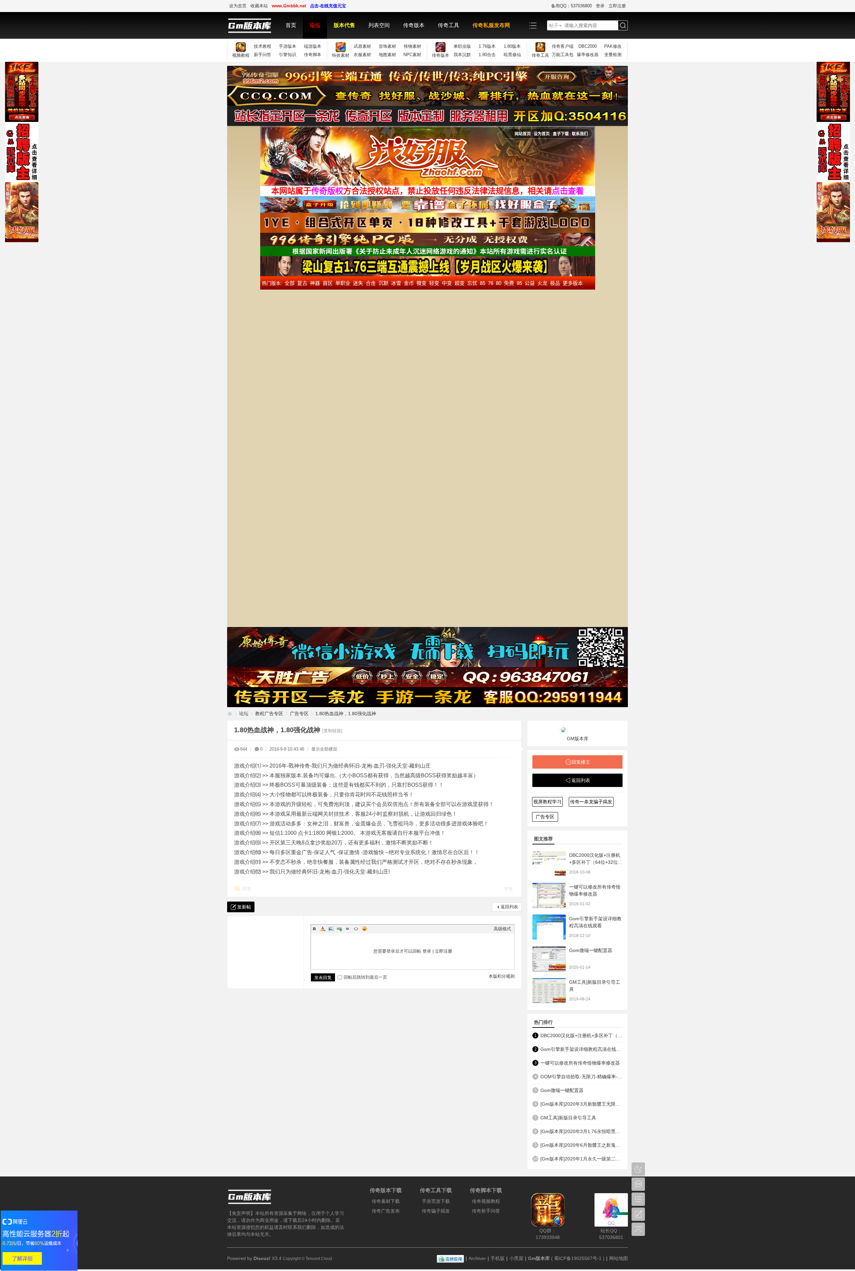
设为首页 (237, 5)
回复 (246, 888)
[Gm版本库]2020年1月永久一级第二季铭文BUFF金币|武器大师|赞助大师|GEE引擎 (581, 1158)
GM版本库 (577, 738)
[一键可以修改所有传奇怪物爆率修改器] (549, 895)
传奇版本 (413, 25)
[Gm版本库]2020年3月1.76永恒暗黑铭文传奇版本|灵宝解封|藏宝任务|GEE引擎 (581, 1131)
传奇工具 (448, 25)
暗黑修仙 (512, 54)
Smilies (364, 928)
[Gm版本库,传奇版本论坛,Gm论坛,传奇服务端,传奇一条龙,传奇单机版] (253, 25)
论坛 (315, 25)
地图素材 (387, 54)
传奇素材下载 (386, 1201)
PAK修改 (613, 46)
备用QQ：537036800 (571, 5)
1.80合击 (487, 54)
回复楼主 (580, 762)
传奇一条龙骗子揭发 (591, 801)
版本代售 (344, 25)
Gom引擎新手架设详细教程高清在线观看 (581, 1049)
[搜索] (623, 25)
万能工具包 (562, 54)
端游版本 (312, 46)
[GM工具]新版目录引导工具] (549, 990)
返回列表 (509, 906)
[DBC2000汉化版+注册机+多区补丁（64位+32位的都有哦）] (549, 863)
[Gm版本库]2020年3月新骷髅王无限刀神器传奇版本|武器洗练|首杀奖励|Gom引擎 (581, 1104)
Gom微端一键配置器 (590, 950)
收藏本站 (259, 5)
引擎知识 (287, 54)
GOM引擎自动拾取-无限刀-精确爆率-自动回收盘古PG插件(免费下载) (581, 1076)
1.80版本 (512, 46)
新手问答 (262, 54)
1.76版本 (487, 46)
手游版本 (287, 46)
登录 (600, 5)
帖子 (553, 25)
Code (356, 928)
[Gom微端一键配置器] (549, 958)
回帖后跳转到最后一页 (365, 977)
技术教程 (262, 46)
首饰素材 (387, 46)
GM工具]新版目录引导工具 (568, 1117)
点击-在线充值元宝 (328, 5)
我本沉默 (462, 54)
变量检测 (613, 54)
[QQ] (450, 1258)
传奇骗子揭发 (436, 1211)
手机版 (498, 1258)
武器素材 (362, 46)
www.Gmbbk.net (289, 5)
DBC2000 (587, 46)
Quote (347, 928)
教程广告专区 (269, 713)
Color (322, 928)
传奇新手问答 (486, 1211)
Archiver (477, 1258)
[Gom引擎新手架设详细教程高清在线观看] (549, 927)
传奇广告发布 (386, 1211)
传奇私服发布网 (491, 25)
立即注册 (617, 5)
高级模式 (502, 928)
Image (331, 928)
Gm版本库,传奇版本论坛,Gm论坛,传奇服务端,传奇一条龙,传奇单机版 (229, 714)
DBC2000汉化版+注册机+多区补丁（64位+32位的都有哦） (596, 862)
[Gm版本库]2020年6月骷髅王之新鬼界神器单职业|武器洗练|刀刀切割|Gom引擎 (581, 1145)
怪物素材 (412, 46)
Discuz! (262, 1258)
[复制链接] (332, 730)
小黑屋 (516, 1258)
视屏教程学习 (547, 801)
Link (339, 928)
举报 (508, 888)
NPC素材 (412, 54)
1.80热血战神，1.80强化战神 (345, 713)
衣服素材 (362, 54)
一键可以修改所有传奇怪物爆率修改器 (580, 1063)
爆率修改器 (587, 54)
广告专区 (299, 713)
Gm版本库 (539, 1258)
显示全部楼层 (324, 749)
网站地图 (618, 1258)
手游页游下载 (436, 1201)
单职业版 (462, 46)
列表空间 (379, 25)
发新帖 (244, 907)
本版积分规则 (502, 976)
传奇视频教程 (486, 1201)
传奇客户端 (562, 46)
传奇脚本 (312, 54)
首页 (291, 25)
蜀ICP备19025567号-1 (578, 1258)
